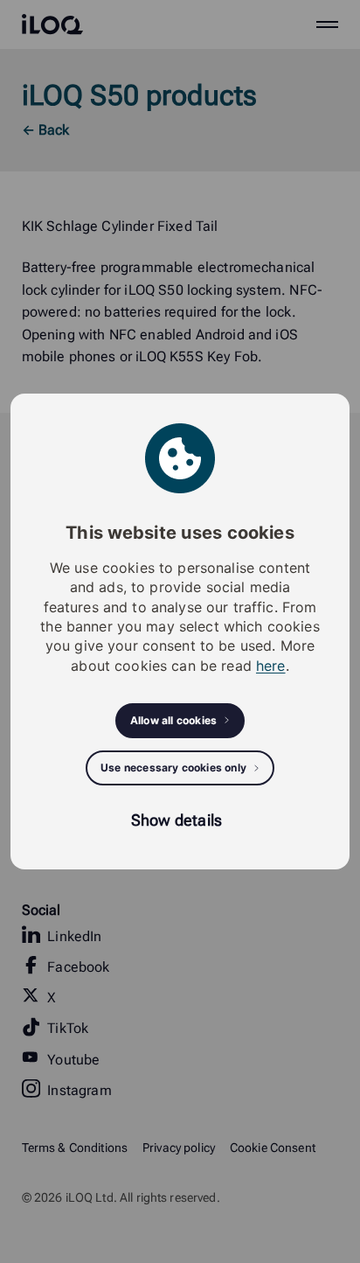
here (271, 665)
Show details (176, 820)
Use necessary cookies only (173, 767)
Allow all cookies (173, 720)
